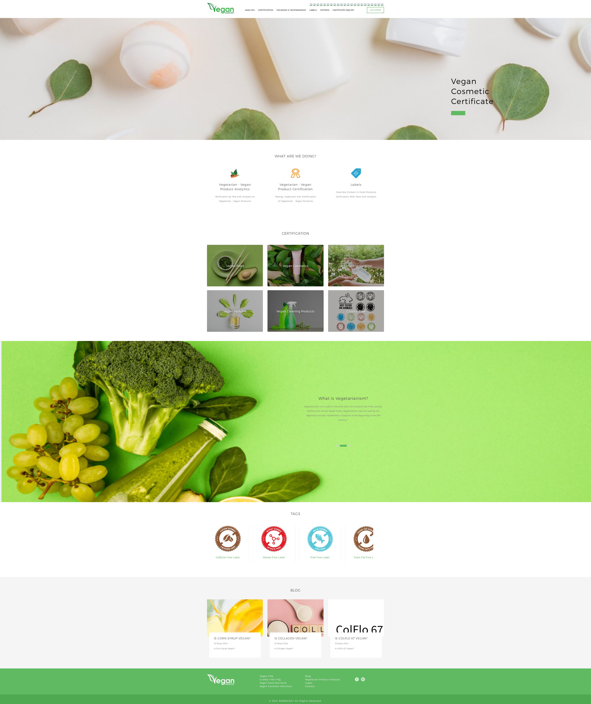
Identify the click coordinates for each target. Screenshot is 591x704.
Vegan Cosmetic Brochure (276, 686)
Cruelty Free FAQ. (270, 679)
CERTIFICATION (265, 10)
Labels (356, 184)
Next (380, 417)
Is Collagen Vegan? (290, 638)
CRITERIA (324, 10)
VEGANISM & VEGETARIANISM (291, 10)
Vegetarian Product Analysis (322, 679)
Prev (306, 417)
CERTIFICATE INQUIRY (343, 10)
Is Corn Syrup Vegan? (232, 638)
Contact (310, 686)
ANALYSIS (250, 10)
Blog (308, 676)
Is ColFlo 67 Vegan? (351, 638)
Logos (308, 683)
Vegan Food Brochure (273, 683)
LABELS (313, 10)
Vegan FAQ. (267, 676)
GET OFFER (375, 10)
